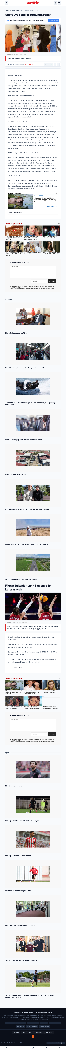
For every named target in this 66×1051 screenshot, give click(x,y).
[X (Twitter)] (55, 64)
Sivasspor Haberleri (33, 1023)
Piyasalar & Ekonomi (55, 1023)
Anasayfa (10, 10)
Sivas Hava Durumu (32, 1026)
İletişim (30, 1032)
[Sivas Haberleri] (33, 3)
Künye (23, 1032)
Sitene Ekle (49, 1032)
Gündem (16, 10)
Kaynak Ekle (54, 20)
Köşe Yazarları (20, 1026)
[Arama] (6, 3)
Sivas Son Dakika (10, 1023)
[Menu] (59, 3)
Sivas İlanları (43, 1023)
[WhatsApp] (51, 64)
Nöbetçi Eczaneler (44, 1026)
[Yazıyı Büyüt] (45, 64)
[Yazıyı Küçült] (48, 64)
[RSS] (33, 1036)
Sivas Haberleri (21, 1023)
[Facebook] (58, 64)
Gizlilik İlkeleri (39, 1032)
